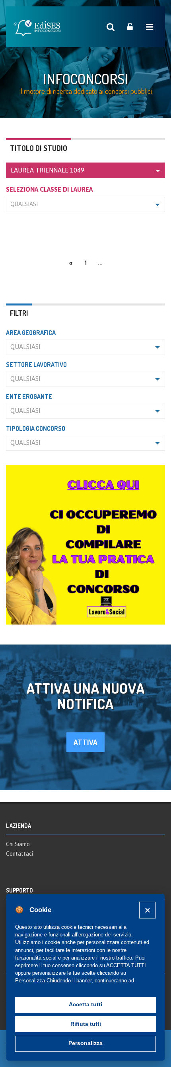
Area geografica (31, 333)
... (100, 263)
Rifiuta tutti (85, 1024)
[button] (85, 170)
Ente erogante (29, 397)
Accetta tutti (85, 1005)
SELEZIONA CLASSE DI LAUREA (49, 189)
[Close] (147, 910)
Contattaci (19, 854)
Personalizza (85, 1043)
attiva (85, 742)
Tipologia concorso (35, 428)
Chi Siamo (18, 844)
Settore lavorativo (36, 365)
